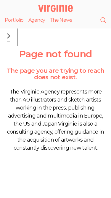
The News (61, 20)
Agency (36, 20)
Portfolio (14, 20)
